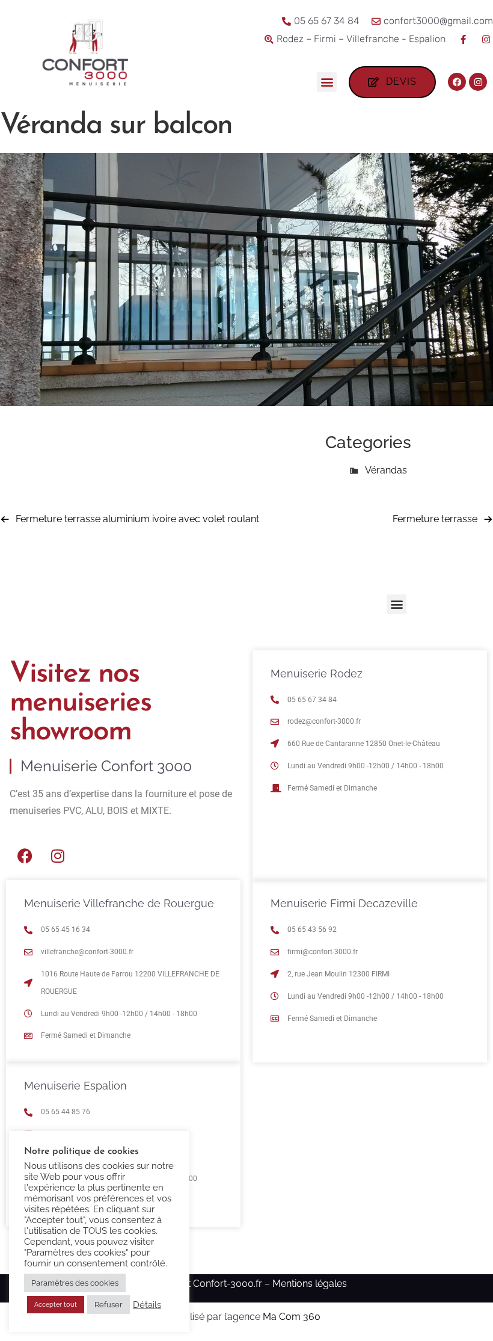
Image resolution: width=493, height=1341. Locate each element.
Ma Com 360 (291, 1316)
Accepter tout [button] (55, 1305)
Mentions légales (309, 1283)
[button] (327, 82)
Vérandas (386, 470)
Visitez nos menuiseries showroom (80, 703)
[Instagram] (478, 82)
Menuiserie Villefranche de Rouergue (119, 903)
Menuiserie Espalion (75, 1085)
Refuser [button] (108, 1304)
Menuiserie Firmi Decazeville (344, 903)
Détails (147, 1304)
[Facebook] (457, 82)
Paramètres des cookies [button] (74, 1282)
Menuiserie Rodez (317, 673)
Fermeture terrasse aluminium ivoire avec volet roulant (137, 519)
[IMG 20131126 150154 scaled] (246, 402)
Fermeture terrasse (435, 519)
